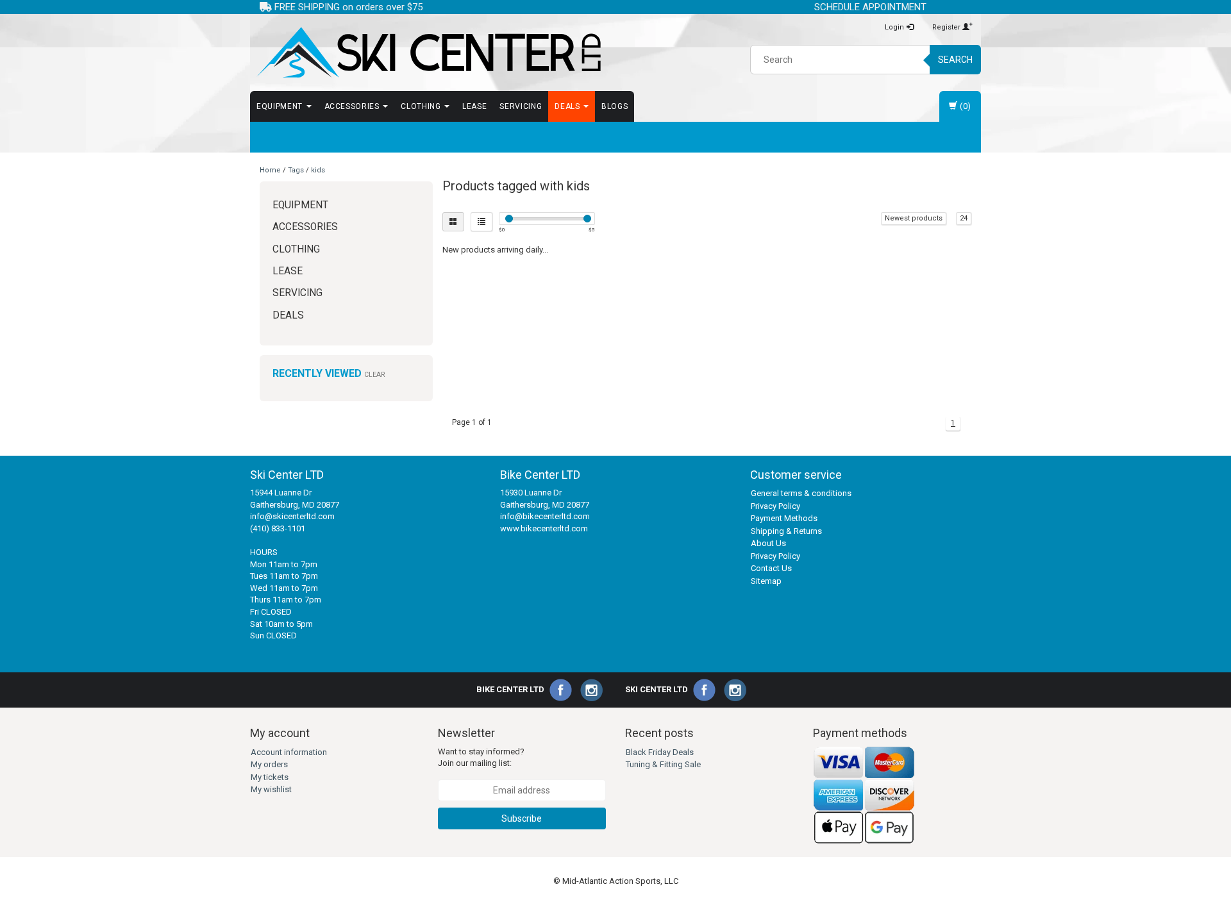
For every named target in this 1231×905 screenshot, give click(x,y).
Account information (289, 752)
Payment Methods (784, 518)
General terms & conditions (801, 493)
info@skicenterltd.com (292, 516)
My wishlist (271, 789)
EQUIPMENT (280, 106)
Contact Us (771, 568)
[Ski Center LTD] (428, 52)
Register (947, 27)
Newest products (913, 218)
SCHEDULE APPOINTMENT (870, 7)
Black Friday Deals (660, 752)
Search (955, 59)
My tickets (270, 777)
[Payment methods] (864, 795)
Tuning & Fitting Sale (663, 764)
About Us (768, 543)
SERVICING (520, 106)
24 (963, 218)
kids (318, 170)
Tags (296, 170)
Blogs (614, 106)
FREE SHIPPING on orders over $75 (347, 7)
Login (895, 27)
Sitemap (766, 581)
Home (270, 170)
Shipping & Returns (786, 531)
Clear (374, 374)
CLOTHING (422, 106)
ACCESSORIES (353, 106)
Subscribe (521, 818)
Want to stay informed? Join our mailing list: (481, 757)
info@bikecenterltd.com (545, 516)
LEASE (474, 106)
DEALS (568, 106)
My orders (269, 764)
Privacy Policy (775, 506)
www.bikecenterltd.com (544, 528)
